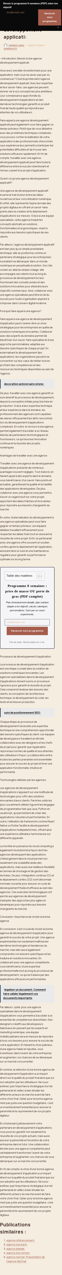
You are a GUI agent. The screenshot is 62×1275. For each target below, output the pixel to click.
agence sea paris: (17, 1244)
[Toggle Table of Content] (37, 576)
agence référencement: (20, 1240)
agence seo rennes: (18, 1253)
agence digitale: (15, 1248)
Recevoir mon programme (27, 630)
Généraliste (10, 48)
